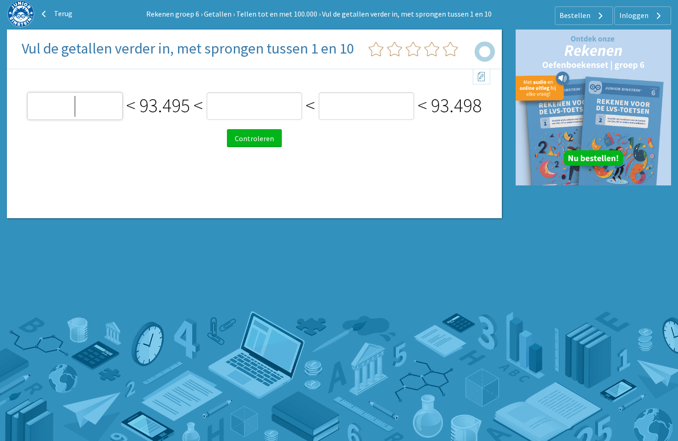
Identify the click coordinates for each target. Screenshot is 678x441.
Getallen (218, 13)
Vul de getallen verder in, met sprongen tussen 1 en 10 (407, 13)
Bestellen (575, 15)
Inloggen (634, 15)
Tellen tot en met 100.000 (276, 13)
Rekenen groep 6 (172, 13)
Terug (62, 13)
